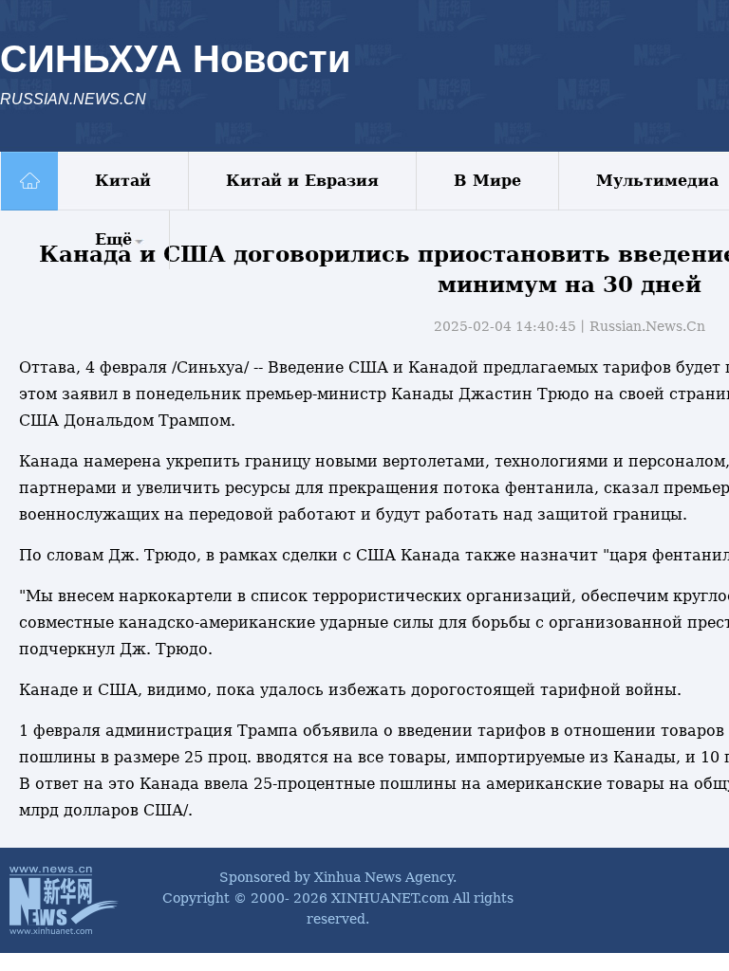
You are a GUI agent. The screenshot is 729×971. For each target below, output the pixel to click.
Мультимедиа (657, 181)
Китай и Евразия (302, 181)
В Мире (487, 181)
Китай (123, 181)
